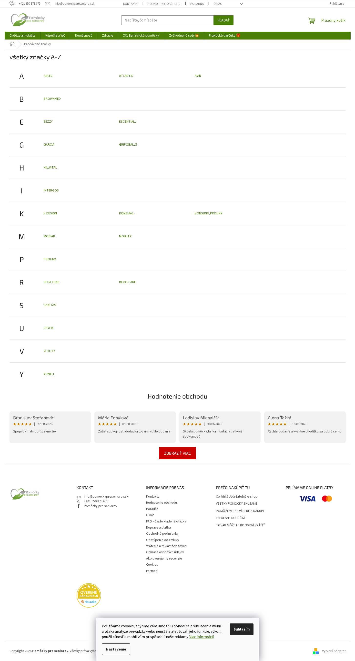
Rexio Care (127, 282)
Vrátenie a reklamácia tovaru (167, 546)
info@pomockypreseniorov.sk (106, 496)
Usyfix (48, 328)
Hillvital (50, 167)
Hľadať (223, 20)
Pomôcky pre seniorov (100, 506)
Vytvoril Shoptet (334, 651)
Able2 (48, 75)
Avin (198, 75)
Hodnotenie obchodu (164, 4)
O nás (217, 4)
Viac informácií (201, 637)
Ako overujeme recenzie (164, 558)
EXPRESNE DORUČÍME (231, 518)
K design (50, 213)
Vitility (49, 351)
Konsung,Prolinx (208, 213)
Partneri (152, 571)
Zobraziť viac (177, 453)
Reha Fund (52, 282)
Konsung (126, 213)
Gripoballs (128, 144)
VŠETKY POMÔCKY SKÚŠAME (236, 503)
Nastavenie (116, 649)
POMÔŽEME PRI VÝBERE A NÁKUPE (240, 511)
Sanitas (50, 305)
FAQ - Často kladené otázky (166, 521)
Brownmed (52, 98)
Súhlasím (241, 629)
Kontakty (130, 4)
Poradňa (197, 4)
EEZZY (48, 121)
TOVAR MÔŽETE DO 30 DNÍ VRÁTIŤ (240, 525)
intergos (51, 190)
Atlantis (126, 75)
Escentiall (127, 121)
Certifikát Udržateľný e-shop (236, 496)
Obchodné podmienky (162, 533)
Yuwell (49, 373)
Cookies (152, 564)
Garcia (49, 144)
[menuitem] (22, 36)
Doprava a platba (158, 527)
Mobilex (125, 236)
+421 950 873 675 (96, 501)
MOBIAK (49, 236)
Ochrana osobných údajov (165, 552)
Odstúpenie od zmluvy (162, 540)
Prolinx (50, 259)
